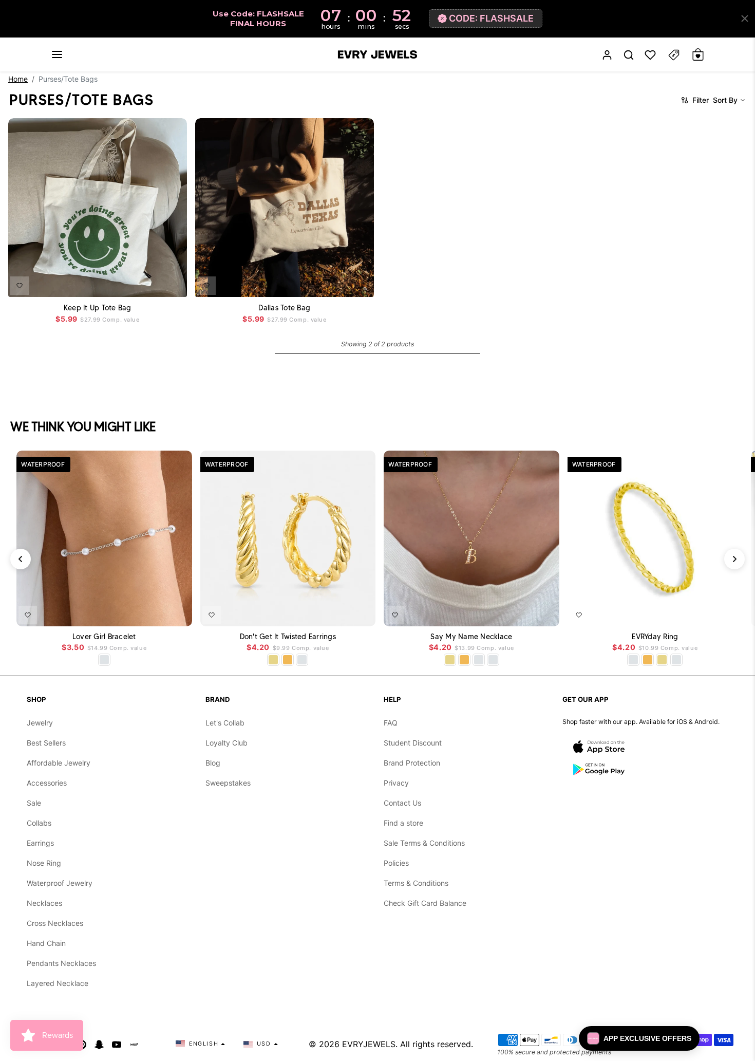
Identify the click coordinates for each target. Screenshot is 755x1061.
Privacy (396, 782)
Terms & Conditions (416, 883)
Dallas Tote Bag (284, 307)
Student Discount (413, 742)
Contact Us (402, 802)
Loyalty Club (226, 742)
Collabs (39, 822)
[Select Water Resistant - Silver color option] (104, 660)
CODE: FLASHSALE (491, 18)
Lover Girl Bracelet (104, 636)
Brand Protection (412, 762)
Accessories (47, 782)
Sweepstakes (228, 782)
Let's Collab (224, 722)
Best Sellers (46, 742)
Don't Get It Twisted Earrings (288, 636)
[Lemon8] (134, 1044)
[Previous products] (20, 559)
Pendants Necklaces (61, 963)
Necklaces (44, 903)
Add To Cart (155, 282)
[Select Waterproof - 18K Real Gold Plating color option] (287, 660)
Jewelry (40, 722)
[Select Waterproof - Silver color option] (302, 660)
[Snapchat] (99, 1044)
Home (18, 79)
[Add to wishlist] (19, 285)
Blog (212, 762)
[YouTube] (116, 1044)
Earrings (40, 843)
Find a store (403, 822)
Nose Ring (44, 863)
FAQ (391, 722)
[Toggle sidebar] (674, 54)
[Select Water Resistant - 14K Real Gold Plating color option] (273, 660)
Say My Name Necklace (471, 636)
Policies (396, 863)
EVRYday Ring (655, 636)
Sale (34, 802)
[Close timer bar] (745, 18)
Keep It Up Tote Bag (97, 307)
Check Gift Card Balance (425, 903)
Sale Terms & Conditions (424, 843)
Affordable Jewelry (58, 762)
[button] (57, 54)
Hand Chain (46, 943)
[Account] (607, 54)
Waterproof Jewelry (59, 883)
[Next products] (734, 559)
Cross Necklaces (55, 923)
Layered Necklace (57, 983)
